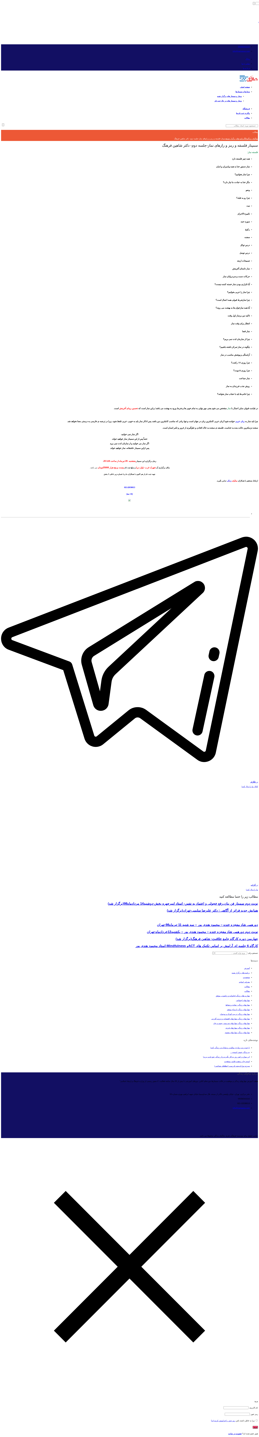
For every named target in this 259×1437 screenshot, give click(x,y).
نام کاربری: (253, 1408)
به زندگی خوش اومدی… (240, 1052)
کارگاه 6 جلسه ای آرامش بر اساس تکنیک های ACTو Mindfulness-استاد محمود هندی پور (197, 946)
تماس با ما (246, 64)
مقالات (247, 118)
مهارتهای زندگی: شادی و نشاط (238, 1005)
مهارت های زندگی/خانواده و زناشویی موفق (233, 996)
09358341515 (244, 47)
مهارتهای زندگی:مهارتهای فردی (237, 1028)
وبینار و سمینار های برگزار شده (229, 96)
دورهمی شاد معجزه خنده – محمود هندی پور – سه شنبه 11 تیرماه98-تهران (207, 925)
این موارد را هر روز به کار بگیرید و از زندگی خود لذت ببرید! (226, 1057)
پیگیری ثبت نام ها (243, 113)
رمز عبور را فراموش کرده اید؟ (223, 1421)
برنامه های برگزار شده (241, 973)
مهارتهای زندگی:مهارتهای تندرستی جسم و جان (231, 1023)
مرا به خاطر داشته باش (245, 1421)
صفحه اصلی (245, 87)
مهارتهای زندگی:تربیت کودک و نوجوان (235, 1014)
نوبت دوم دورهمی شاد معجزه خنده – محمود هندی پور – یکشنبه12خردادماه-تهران (202, 932)
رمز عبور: (254, 1414)
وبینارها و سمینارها (243, 92)
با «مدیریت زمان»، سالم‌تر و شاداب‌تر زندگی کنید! (230, 1048)
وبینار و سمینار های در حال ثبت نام (228, 101)
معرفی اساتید (244, 982)
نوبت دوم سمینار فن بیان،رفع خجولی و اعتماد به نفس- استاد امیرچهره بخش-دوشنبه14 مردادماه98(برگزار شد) (183, 903)
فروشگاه (246, 109)
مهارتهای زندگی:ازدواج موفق (238, 1009)
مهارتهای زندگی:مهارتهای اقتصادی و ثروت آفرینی (230, 1019)
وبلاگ (248, 59)
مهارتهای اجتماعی (243, 1000)
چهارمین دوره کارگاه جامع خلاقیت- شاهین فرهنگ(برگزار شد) (217, 939)
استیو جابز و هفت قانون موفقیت (237, 1061)
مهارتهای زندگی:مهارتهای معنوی (237, 1032)
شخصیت (246, 977)
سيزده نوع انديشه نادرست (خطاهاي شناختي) (232, 1066)
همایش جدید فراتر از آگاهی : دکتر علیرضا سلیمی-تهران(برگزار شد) (212, 910)
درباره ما (246, 68)
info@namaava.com (241, 51)
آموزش (247, 968)
